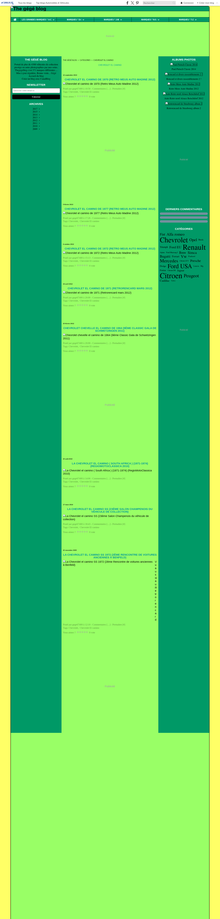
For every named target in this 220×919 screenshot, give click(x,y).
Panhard (191, 256)
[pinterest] (137, 3)
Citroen (171, 275)
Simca (192, 252)
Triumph (164, 247)
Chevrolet (174, 239)
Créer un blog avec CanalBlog (36, 78)
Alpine (162, 252)
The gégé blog (70, 60)
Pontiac (163, 270)
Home (15, 18)
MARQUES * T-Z (186, 20)
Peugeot (191, 275)
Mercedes (169, 260)
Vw (184, 256)
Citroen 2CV (184, 261)
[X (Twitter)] (132, 3)
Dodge (163, 266)
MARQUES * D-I (74, 20)
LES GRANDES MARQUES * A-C (36, 20)
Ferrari (175, 256)
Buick (200, 240)
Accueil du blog (36, 75)
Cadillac (165, 280)
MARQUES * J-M (111, 20)
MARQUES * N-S (148, 20)
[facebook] (127, 3)
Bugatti (165, 256)
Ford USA (180, 266)
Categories (85, 60)
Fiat (162, 234)
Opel (193, 240)
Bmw (182, 252)
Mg (202, 266)
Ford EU (175, 247)
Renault (194, 247)
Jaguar (180, 270)
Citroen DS (172, 270)
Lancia (196, 266)
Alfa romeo (176, 234)
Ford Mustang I (172, 252)
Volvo (173, 280)
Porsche (195, 260)
